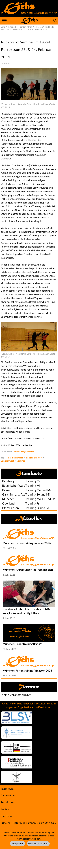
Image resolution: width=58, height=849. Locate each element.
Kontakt (5, 809)
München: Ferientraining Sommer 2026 (27, 543)
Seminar (21, 461)
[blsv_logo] (16, 717)
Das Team (6, 816)
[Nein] (54, 838)
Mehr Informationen (38, 843)
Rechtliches (7, 802)
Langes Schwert (34, 457)
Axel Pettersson (15, 457)
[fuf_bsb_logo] (16, 762)
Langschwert (7, 461)
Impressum (7, 788)
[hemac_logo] (16, 777)
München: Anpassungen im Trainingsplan (28, 569)
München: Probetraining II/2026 (22, 644)
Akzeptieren (17, 843)
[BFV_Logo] (16, 732)
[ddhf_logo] (16, 747)
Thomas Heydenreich (23, 451)
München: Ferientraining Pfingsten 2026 (27, 670)
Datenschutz (8, 795)
